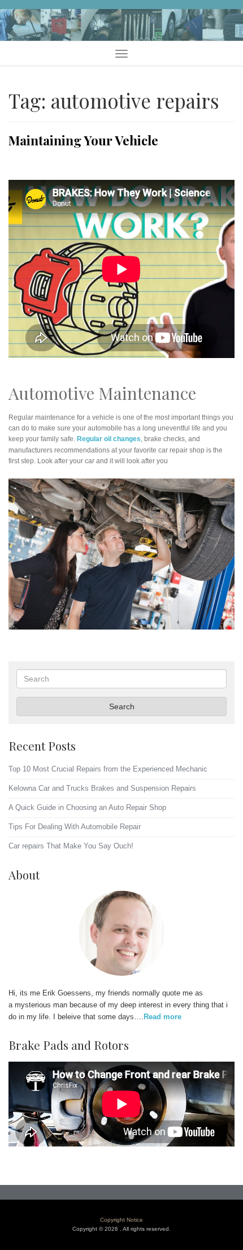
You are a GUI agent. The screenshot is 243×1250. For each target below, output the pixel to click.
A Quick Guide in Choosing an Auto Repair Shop (87, 807)
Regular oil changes (109, 439)
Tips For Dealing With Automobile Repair (74, 826)
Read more (162, 1016)
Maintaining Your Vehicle (83, 140)
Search (121, 706)
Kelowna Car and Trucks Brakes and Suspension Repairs (102, 788)
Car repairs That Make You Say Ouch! (70, 846)
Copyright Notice (121, 1220)
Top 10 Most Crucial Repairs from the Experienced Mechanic (107, 769)
